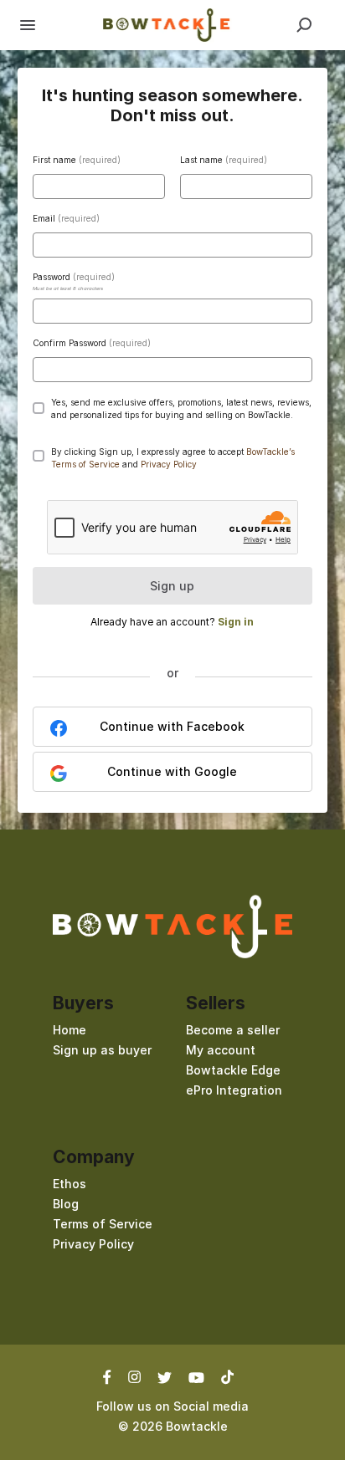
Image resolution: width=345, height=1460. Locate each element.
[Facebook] (111, 1376)
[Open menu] (27, 25)
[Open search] (304, 25)
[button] (169, 464)
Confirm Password (92, 343)
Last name (223, 160)
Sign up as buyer (102, 1050)
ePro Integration (234, 1090)
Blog (66, 1204)
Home (69, 1030)
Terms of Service (102, 1224)
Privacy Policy (93, 1244)
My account (220, 1050)
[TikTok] (227, 1376)
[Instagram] (134, 1376)
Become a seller (233, 1030)
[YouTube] (196, 1376)
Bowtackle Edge (233, 1070)
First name (77, 160)
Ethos (69, 1184)
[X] (164, 1376)
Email (66, 218)
